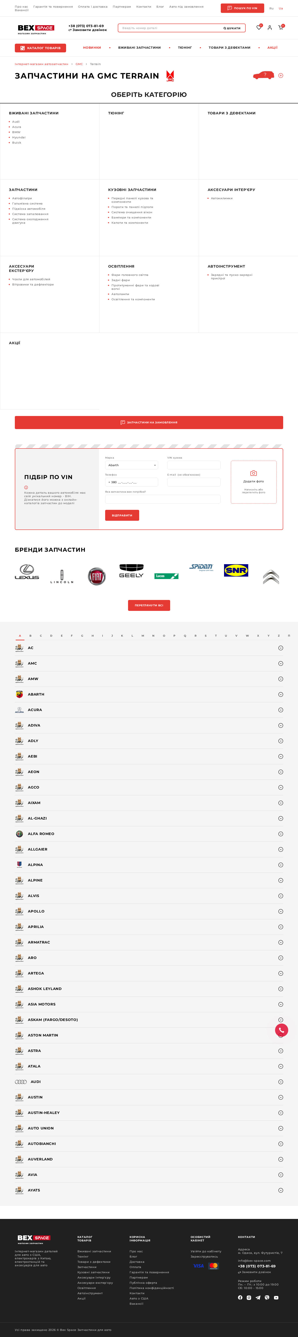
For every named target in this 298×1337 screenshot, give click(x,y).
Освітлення (121, 266)
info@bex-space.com (254, 1260)
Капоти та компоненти (129, 222)
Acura (16, 127)
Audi (16, 121)
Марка (109, 457)
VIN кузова (174, 457)
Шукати (233, 28)
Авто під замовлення (186, 6)
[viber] (267, 1297)
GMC (79, 64)
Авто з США (139, 1298)
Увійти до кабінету (206, 1251)
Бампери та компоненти (131, 217)
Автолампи (120, 294)
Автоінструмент (226, 266)
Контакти (143, 6)
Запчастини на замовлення (152, 422)
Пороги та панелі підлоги (132, 207)
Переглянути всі (149, 605)
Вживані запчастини (139, 48)
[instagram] (249, 1297)
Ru (271, 8)
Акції (272, 48)
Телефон (111, 474)
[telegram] (257, 1298)
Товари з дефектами (229, 48)
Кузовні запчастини (132, 190)
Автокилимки (222, 198)
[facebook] (240, 1297)
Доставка (137, 1261)
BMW (16, 132)
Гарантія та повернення (53, 6)
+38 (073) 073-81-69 (86, 26)
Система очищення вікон (131, 212)
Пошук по (245, 8)
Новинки (92, 48)
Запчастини (23, 190)
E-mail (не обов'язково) (183, 474)
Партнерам (122, 6)
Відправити (122, 515)
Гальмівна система (27, 203)
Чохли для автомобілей (31, 279)
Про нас (21, 6)
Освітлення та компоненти (133, 299)
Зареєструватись (204, 1256)
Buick (16, 142)
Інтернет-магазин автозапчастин (42, 64)
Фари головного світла (130, 275)
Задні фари (120, 280)
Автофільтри (22, 198)
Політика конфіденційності (152, 1288)
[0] (280, 28)
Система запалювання (30, 214)
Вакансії (22, 10)
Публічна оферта (143, 1282)
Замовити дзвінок (89, 30)
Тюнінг (185, 48)
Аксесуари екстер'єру (21, 268)
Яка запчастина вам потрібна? (125, 491)
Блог (160, 6)
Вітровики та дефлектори (33, 284)
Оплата (135, 1267)
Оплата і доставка (93, 6)
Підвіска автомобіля (28, 208)
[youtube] (276, 1297)
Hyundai (19, 137)
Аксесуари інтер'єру (231, 190)
